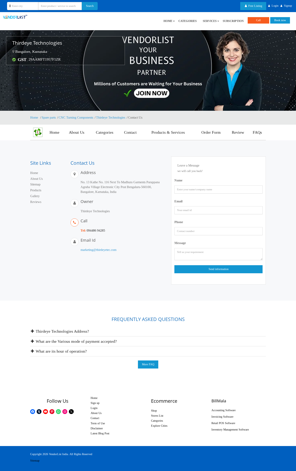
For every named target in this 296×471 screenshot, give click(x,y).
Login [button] (275, 5)
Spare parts (49, 117)
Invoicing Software (222, 416)
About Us (76, 132)
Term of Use (98, 423)
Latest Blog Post (100, 433)
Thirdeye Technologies (110, 117)
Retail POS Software (223, 423)
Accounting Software (223, 410)
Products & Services (168, 132)
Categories (187, 21)
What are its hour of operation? (61, 351)
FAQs (257, 132)
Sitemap (35, 184)
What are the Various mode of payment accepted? (76, 341)
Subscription (233, 21)
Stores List (157, 415)
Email (178, 201)
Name (178, 180)
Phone (178, 222)
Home (34, 117)
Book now (280, 20)
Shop (154, 410)
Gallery (35, 196)
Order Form (211, 132)
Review (238, 132)
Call (258, 20)
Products (35, 190)
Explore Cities (159, 425)
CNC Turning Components (76, 117)
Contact (130, 132)
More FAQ (148, 364)
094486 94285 (96, 230)
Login (94, 408)
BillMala (218, 401)
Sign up (95, 403)
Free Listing (254, 5)
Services (210, 21)
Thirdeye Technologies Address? (62, 331)
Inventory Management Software (230, 429)
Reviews (35, 202)
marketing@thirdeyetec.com (98, 250)
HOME (168, 21)
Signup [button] (288, 5)
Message (180, 243)
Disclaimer (97, 428)
